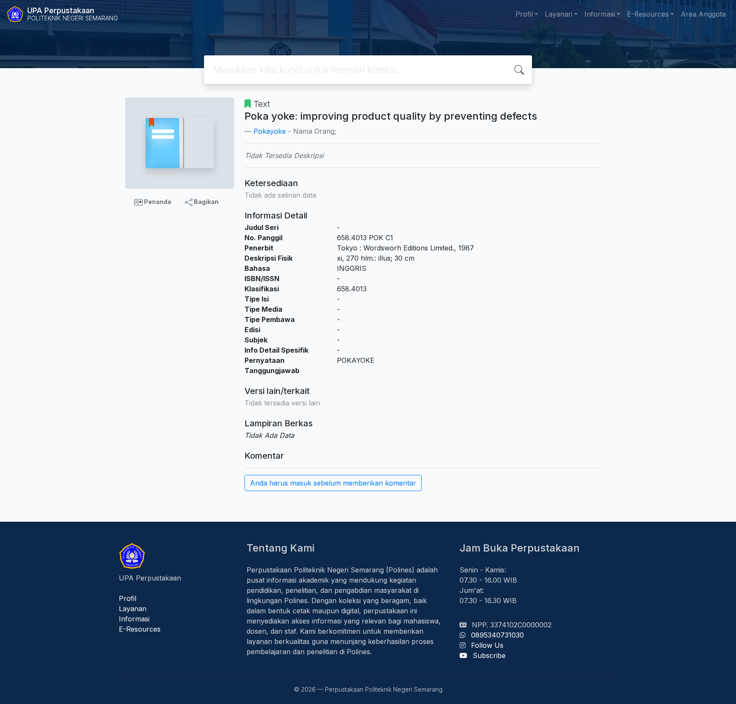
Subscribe (489, 655)
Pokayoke (269, 131)
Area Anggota (703, 14)
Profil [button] (524, 14)
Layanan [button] (558, 14)
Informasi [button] (599, 14)
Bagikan (205, 201)
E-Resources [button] (648, 14)
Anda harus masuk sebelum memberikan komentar (333, 483)
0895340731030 (497, 635)
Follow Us (487, 645)
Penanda (157, 201)
